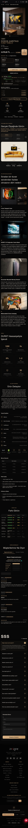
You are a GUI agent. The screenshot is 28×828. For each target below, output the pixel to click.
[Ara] (18, 2)
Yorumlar (21, 770)
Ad (3, 717)
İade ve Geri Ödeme (14, 789)
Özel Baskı (7, 777)
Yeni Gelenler (7, 779)
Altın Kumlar (7, 4)
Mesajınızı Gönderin (14, 737)
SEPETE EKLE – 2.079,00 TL (18, 69)
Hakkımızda (20, 764)
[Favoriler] (16, 2)
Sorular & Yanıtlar (20, 552)
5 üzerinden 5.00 (17, 559)
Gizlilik (8, 820)
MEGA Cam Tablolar (7, 768)
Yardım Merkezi (14, 791)
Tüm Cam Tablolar (7, 764)
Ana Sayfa (2, 4)
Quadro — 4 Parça (7, 773)
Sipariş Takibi (14, 785)
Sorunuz (4, 726)
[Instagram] (7, 758)
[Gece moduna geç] (26, 137)
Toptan (20, 773)
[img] (4, 581)
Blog (21, 775)
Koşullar (12, 820)
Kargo (20, 820)
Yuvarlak (7, 775)
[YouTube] (20, 758)
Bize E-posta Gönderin (8, 814)
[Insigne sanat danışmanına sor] (26, 820)
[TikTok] (17, 758)
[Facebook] (10, 758)
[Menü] (26, 2)
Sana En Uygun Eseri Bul (14, 99)
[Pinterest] (14, 758)
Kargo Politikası (14, 787)
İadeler (16, 820)
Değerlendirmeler (8, 552)
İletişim (20, 768)
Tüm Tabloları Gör (20, 777)
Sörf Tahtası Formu (7, 770)
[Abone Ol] (20, 801)
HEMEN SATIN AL (14, 73)
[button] (8, 563)
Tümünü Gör (24, 638)
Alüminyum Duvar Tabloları (7, 766)
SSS (21, 766)
